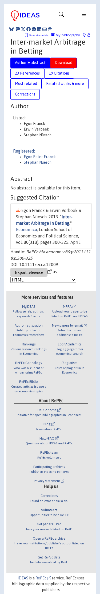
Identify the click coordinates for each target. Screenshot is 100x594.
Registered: (24, 151)
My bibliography (67, 35)
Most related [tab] (26, 83)
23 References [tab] (27, 73)
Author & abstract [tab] (30, 62)
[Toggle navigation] (61, 15)
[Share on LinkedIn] (39, 29)
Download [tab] (63, 62)
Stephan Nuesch (37, 162)
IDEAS (23, 578)
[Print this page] (50, 29)
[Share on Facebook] (28, 29)
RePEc (41, 578)
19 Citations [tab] (59, 73)
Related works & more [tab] (65, 83)
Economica (26, 229)
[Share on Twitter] (23, 29)
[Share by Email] (44, 29)
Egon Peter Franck (40, 157)
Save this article (39, 35)
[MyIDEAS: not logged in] (86, 35)
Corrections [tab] (25, 94)
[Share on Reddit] (34, 29)
